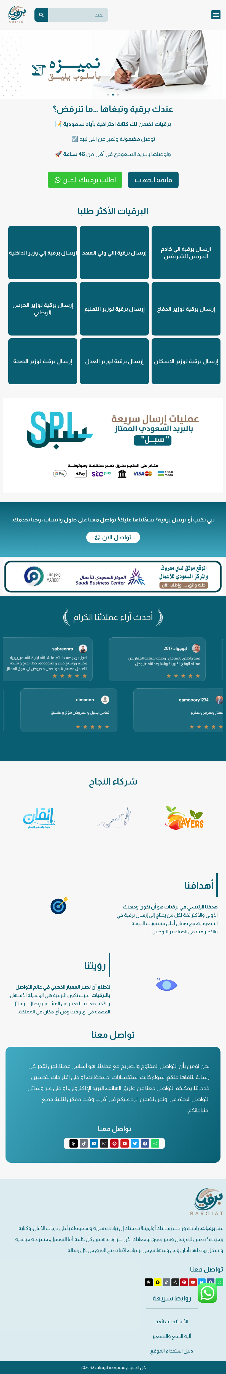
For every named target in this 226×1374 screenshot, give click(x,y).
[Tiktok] (84, 1143)
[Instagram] (104, 1143)
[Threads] (73, 1143)
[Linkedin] (94, 1143)
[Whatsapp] (155, 1143)
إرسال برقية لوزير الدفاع (186, 309)
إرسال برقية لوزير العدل (114, 361)
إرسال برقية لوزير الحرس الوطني (42, 308)
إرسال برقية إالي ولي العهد (114, 253)
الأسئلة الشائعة (171, 1321)
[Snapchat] (158, 1282)
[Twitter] (135, 1143)
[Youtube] (124, 1143)
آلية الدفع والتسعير (171, 1336)
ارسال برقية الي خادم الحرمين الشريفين (186, 252)
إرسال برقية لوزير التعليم (114, 309)
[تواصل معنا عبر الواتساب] (207, 1302)
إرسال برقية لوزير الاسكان (186, 361)
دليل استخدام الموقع (171, 1351)
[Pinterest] (114, 1143)
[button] (215, 14)
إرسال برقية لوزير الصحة (42, 361)
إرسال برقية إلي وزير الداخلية (43, 253)
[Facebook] (145, 1143)
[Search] (41, 15)
